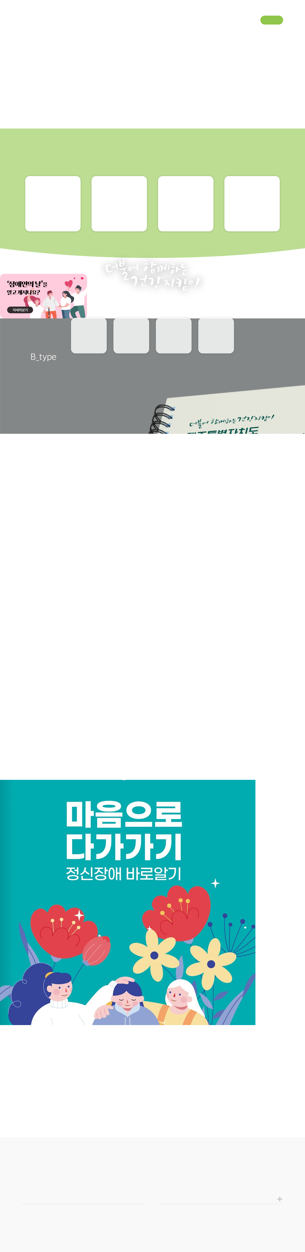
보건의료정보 (129, 28)
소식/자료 (173, 28)
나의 (131, 345)
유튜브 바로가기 (270, 11)
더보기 (272, 1227)
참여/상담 (221, 28)
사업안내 (77, 28)
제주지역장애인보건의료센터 (152, 10)
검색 (279, 28)
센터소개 (29, 28)
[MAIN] (17, 620)
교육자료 (89, 345)
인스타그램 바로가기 (282, 11)
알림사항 (174, 345)
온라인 (216, 345)
